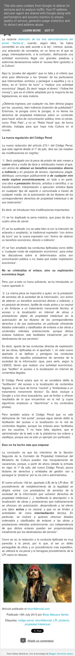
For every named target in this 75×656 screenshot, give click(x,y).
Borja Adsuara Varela (55, 614)
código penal (26, 620)
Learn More (32, 30)
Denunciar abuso (65, 653)
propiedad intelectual (37, 624)
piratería (64, 620)
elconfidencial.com (38, 609)
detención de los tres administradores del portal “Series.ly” (37, 41)
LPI (55, 620)
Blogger (52, 653)
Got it (49, 30)
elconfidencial (43, 620)
